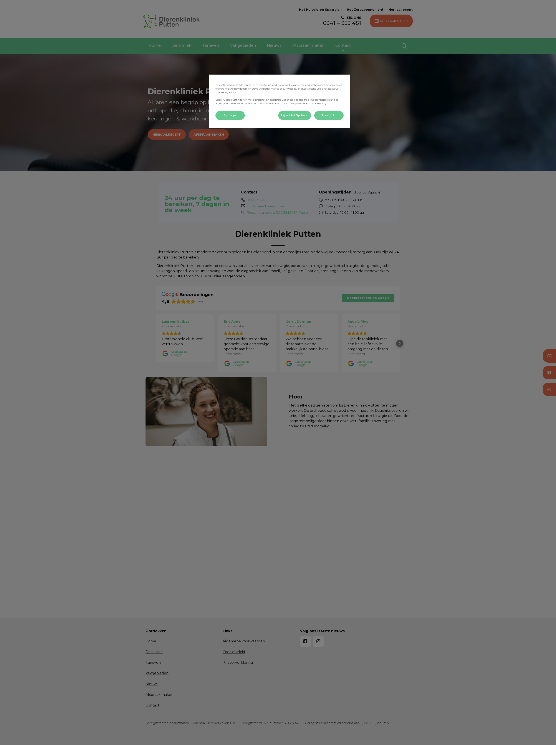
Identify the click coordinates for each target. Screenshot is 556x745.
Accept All (329, 115)
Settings (230, 115)
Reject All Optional (295, 115)
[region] (279, 101)
